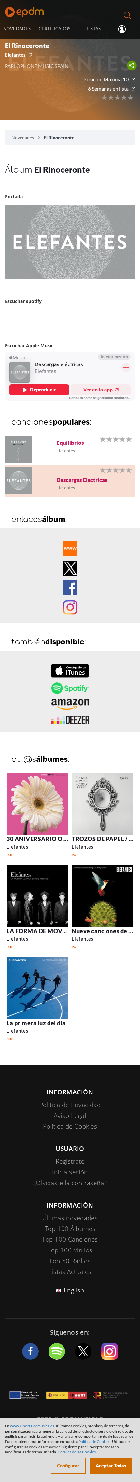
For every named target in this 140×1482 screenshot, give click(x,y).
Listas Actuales (70, 1271)
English (74, 1290)
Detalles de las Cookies (77, 1451)
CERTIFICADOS (55, 28)
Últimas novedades (70, 1218)
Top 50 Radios (70, 1261)
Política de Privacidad (70, 1105)
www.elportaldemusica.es (32, 1425)
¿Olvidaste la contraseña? (70, 1183)
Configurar (68, 1465)
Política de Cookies (70, 1126)
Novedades (22, 137)
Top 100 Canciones (70, 1239)
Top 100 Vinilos (70, 1250)
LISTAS (94, 28)
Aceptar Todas (111, 1465)
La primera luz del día (36, 1022)
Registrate (70, 1161)
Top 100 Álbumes (70, 1228)
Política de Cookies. (94, 1441)
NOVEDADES (17, 28)
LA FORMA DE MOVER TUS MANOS (57, 930)
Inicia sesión (124, 29)
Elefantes (15, 55)
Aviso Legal (70, 1115)
